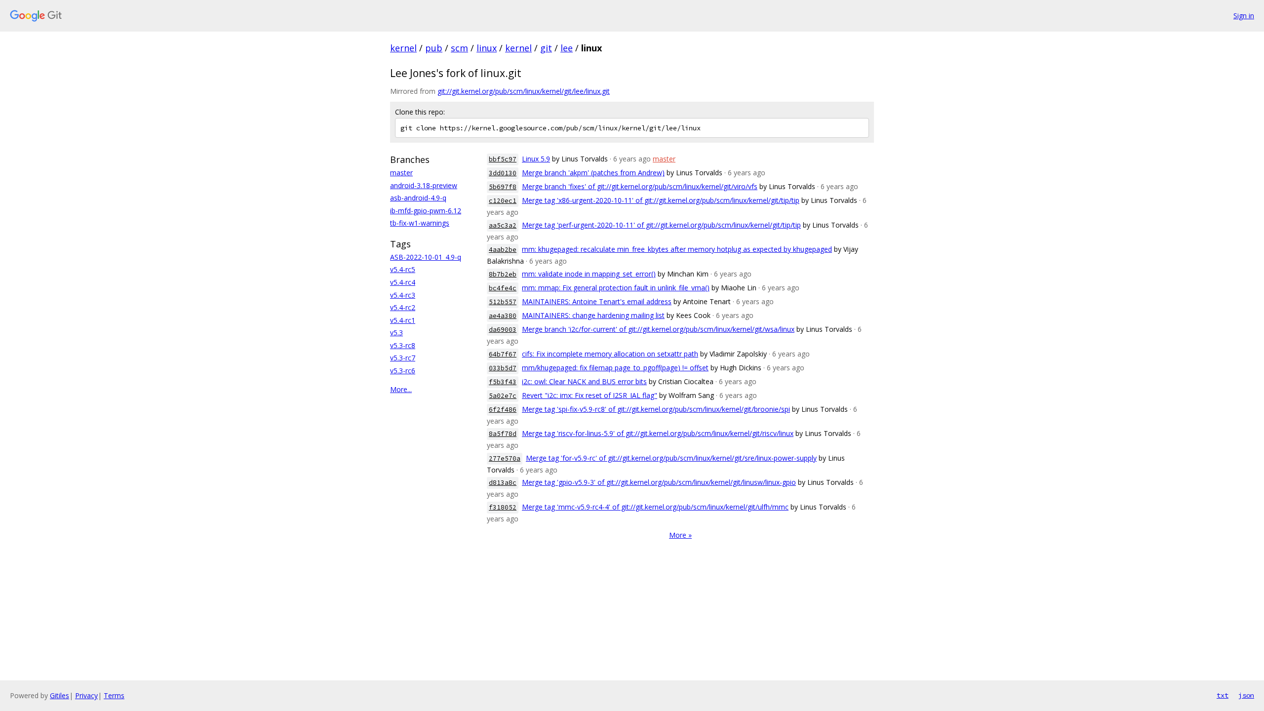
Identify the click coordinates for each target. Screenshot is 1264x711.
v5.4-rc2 (402, 307)
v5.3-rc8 (402, 345)
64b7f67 (502, 354)
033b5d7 (502, 368)
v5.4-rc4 (402, 282)
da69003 (502, 329)
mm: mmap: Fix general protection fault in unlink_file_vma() (616, 287)
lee (566, 48)
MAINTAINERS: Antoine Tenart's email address (597, 301)
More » (680, 535)
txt (1222, 695)
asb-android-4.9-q (418, 197)
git (546, 48)
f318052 (502, 507)
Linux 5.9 (536, 158)
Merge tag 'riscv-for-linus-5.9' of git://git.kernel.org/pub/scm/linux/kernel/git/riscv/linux (657, 433)
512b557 (502, 302)
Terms (114, 695)
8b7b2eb (502, 274)
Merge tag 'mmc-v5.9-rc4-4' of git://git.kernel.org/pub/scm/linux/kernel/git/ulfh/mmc (655, 507)
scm (459, 48)
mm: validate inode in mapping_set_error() (589, 273)
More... (401, 389)
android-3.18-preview (423, 185)
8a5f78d (502, 434)
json (1246, 695)
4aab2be (502, 249)
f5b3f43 (502, 382)
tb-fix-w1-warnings (419, 223)
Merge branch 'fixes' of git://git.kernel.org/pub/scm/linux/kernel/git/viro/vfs (639, 186)
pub (433, 48)
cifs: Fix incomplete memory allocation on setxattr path (610, 353)
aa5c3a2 (502, 225)
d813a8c (502, 482)
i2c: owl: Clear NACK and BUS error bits (584, 381)
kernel (403, 48)
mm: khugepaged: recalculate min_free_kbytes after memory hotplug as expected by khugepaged (677, 249)
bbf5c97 (502, 159)
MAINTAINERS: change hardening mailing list (593, 315)
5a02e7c (502, 396)
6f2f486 (502, 409)
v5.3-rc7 (402, 357)
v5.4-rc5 (402, 269)
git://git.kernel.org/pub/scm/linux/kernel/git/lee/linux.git (523, 91)
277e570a (504, 458)
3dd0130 (502, 173)
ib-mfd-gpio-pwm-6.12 (425, 210)
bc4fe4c (502, 288)
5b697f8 (502, 187)
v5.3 (396, 332)
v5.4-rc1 (402, 320)
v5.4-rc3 (402, 295)
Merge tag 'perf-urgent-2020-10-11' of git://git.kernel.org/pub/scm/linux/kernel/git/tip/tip (661, 225)
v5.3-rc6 (402, 370)
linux (486, 48)
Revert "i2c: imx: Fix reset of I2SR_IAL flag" (589, 395)
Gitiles (59, 695)
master (401, 172)
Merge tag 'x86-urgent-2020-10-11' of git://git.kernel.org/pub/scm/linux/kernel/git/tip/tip (660, 200)
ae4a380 (502, 316)
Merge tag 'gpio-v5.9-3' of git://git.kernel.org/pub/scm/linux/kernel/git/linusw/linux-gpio (659, 482)
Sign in (1243, 15)
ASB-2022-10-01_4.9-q (425, 257)
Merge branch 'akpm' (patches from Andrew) (593, 172)
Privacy (86, 695)
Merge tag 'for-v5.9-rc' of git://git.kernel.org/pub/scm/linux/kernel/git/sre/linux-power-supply (671, 458)
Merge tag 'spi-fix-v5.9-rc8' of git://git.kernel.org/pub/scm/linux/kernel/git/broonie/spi (656, 409)
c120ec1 (502, 201)
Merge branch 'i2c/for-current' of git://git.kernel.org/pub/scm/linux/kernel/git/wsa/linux (658, 329)
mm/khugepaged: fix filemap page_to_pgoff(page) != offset (615, 367)
